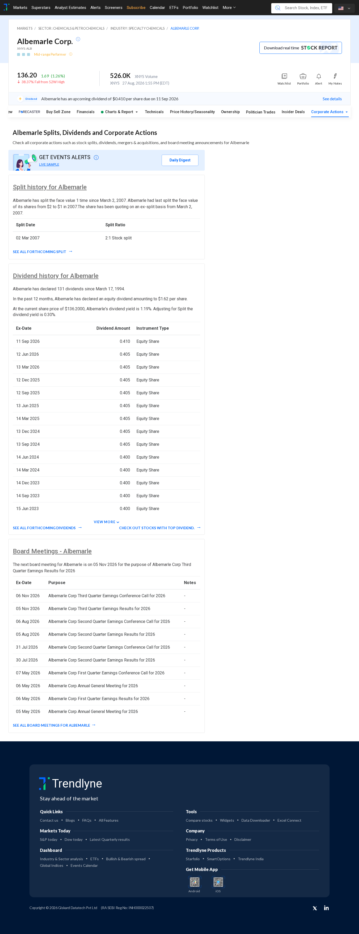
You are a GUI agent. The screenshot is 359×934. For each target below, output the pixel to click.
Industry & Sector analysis (61, 859)
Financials (86, 112)
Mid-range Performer (50, 54)
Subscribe (136, 7)
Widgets (227, 820)
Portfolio (190, 7)
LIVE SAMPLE (49, 164)
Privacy (192, 839)
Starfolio (193, 859)
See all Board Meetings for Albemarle (51, 725)
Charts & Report (119, 112)
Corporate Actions (328, 112)
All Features (109, 820)
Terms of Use (216, 839)
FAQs (86, 820)
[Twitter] (315, 908)
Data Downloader (256, 820)
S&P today (48, 839)
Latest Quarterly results (110, 839)
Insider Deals (293, 112)
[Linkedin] (326, 908)
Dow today (74, 839)
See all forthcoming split (40, 252)
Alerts (95, 7)
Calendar (157, 7)
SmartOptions (218, 859)
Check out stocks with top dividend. (157, 528)
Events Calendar (84, 865)
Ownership (230, 112)
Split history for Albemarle (50, 187)
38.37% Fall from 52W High (43, 82)
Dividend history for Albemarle (56, 276)
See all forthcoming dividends (44, 528)
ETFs (173, 7)
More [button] (228, 7)
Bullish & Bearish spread (126, 859)
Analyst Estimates (70, 7)
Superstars (41, 7)
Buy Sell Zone (58, 112)
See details (332, 98)
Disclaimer (242, 839)
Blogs (70, 820)
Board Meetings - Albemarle (52, 551)
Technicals (154, 112)
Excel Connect (289, 820)
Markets (20, 7)
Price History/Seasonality (192, 112)
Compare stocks (199, 820)
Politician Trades (260, 112)
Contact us (49, 820)
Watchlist (210, 7)
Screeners (113, 7)
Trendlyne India (251, 859)
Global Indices (51, 865)
